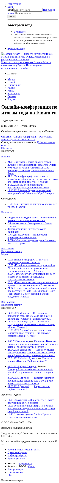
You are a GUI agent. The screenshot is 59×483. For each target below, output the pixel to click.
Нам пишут (14, 93)
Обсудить (6, 148)
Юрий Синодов (28, 366)
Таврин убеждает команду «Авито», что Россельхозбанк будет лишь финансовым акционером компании (31, 352)
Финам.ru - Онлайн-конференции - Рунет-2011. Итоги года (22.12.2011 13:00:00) (26, 138)
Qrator (31, 466)
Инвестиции (14, 85)
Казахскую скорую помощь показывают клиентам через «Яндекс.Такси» (31, 324)
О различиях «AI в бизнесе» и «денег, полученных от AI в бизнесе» (31, 401)
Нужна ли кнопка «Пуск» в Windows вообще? (30, 359)
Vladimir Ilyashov (28, 358)
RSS (10, 475)
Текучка (12, 99)
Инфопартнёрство (17, 455)
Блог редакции (15, 469)
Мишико (24, 313)
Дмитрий (24, 377)
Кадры (11, 87)
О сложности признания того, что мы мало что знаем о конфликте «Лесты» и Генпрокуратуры (30, 316)
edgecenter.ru (25, 463)
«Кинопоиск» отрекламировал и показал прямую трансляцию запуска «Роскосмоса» (33, 284)
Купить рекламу (16, 48)
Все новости (8, 302)
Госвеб (11, 82)
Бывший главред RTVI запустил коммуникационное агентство (28, 261)
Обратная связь (16, 472)
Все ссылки (7, 248)
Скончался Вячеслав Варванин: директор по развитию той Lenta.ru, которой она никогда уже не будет (33, 344)
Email (10, 9)
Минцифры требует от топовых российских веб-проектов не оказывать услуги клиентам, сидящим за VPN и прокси (33, 179)
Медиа (11, 79)
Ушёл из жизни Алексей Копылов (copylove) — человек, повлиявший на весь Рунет (31, 170)
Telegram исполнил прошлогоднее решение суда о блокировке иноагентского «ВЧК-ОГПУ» (31, 380)
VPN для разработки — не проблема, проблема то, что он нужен (27, 236)
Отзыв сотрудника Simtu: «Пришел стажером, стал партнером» (29, 415)
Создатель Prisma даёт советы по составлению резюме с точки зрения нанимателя (32, 219)
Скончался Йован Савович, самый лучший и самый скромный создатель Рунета (32, 163)
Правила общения (17, 452)
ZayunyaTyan (26, 321)
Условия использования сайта (23, 449)
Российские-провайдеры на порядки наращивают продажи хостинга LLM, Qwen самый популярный (31, 408)
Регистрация (14, 4)
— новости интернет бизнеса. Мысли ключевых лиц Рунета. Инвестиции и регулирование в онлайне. (26, 65)
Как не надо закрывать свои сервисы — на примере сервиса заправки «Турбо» (29, 333)
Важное (5, 156)
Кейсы (11, 90)
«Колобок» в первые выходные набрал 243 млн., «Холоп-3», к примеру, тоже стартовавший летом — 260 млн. (31, 268)
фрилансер (24, 341)
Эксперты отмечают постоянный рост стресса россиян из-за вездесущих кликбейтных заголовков (31, 276)
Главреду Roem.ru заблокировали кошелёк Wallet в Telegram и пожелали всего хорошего (32, 370)
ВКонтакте (19, 31)
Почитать (6, 212)
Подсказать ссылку (11, 251)
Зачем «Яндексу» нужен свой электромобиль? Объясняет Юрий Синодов (31, 192)
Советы (12, 96)
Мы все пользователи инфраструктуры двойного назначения (28, 186)
